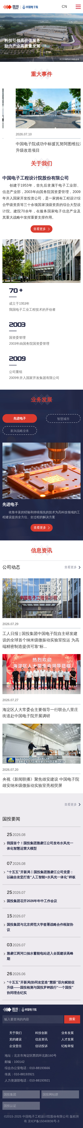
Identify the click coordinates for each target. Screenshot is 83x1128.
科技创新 (41, 1033)
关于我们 (15, 1033)
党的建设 (15, 1039)
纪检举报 (67, 1046)
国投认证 (10, 1106)
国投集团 (10, 1094)
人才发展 (67, 1039)
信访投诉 (41, 1046)
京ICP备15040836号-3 (43, 1121)
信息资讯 (41, 1039)
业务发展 (67, 1033)
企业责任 (15, 1046)
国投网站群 (50, 1094)
